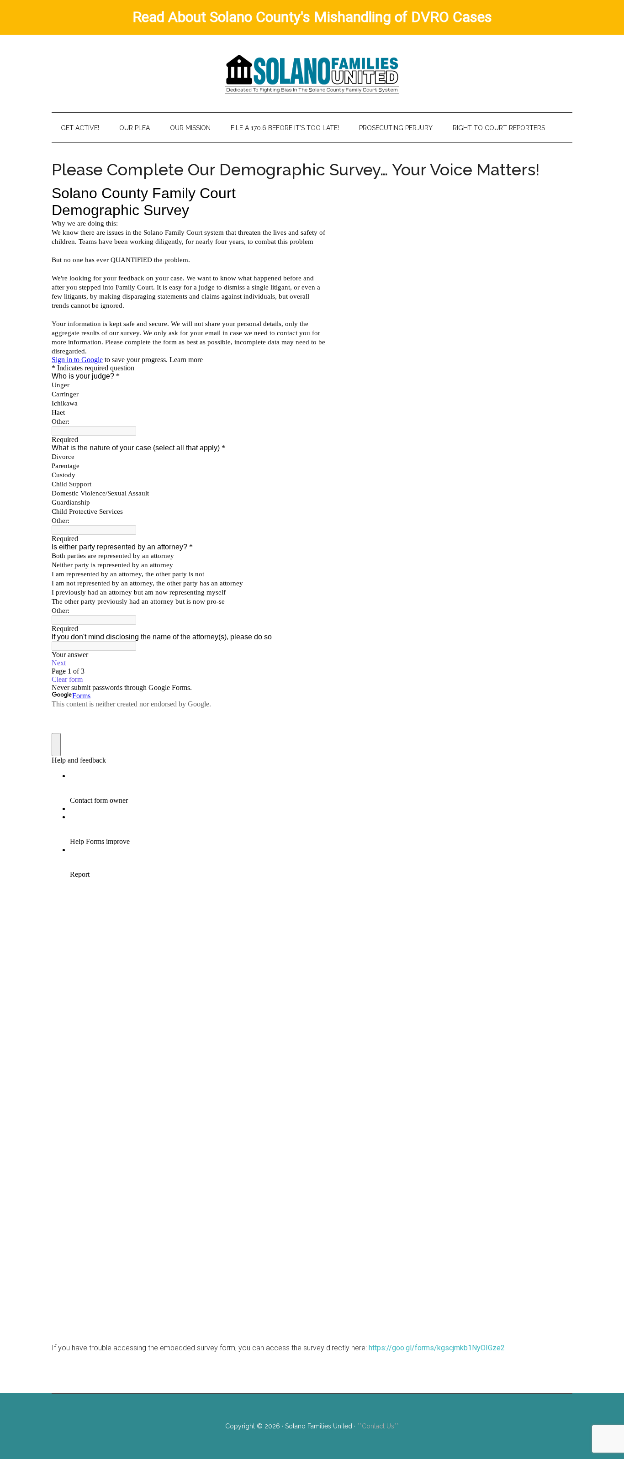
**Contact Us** (378, 1426)
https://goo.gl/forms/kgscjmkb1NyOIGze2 (437, 1347)
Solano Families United (312, 73)
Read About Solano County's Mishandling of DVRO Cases (312, 17)
